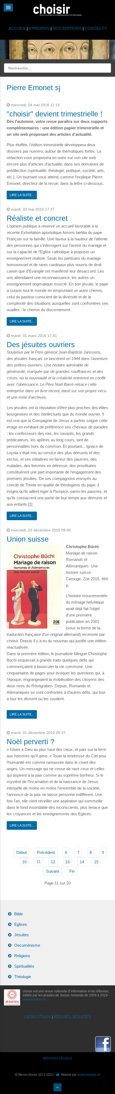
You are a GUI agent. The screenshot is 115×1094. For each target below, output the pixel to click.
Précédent (46, 852)
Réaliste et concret (37, 218)
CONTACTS (96, 28)
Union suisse (28, 539)
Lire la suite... (22, 195)
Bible (18, 914)
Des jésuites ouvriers (41, 345)
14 (82, 862)
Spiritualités (24, 966)
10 (24, 862)
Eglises (20, 924)
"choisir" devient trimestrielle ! (54, 114)
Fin (72, 871)
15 (96, 862)
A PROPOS (39, 28)
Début (21, 852)
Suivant (52, 871)
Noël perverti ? (30, 742)
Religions (22, 955)
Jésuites (21, 935)
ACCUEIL (18, 28)
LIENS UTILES (37, 1016)
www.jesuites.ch (34, 999)
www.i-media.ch (89, 1074)
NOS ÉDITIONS (67, 28)
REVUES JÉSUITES (72, 1016)
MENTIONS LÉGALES (57, 1058)
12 (53, 862)
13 (67, 862)
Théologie (22, 976)
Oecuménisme (27, 945)
